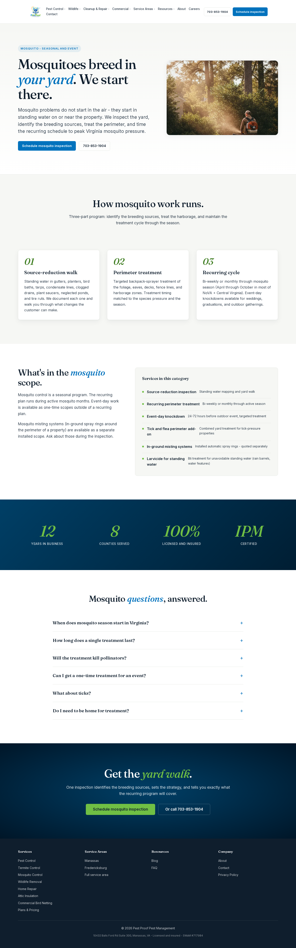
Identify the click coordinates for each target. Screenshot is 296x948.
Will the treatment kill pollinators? (89, 658)
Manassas (92, 860)
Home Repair (27, 889)
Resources (166, 9)
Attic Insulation (28, 896)
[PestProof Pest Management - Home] (35, 11)
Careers (194, 9)
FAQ (154, 868)
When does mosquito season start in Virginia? (101, 622)
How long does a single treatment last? (94, 640)
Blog (154, 860)
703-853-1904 (217, 11)
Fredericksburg (96, 868)
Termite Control (29, 868)
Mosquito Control (30, 875)
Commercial (121, 9)
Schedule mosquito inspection (47, 146)
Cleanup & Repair (96, 9)
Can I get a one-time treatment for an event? (99, 675)
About (181, 9)
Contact (51, 14)
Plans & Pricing (28, 910)
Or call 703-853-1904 (184, 809)
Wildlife (74, 9)
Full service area (96, 875)
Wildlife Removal (30, 882)
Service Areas (144, 9)
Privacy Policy (228, 875)
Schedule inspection (250, 11)
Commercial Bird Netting (35, 903)
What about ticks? (72, 693)
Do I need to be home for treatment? (91, 710)
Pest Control (55, 9)
